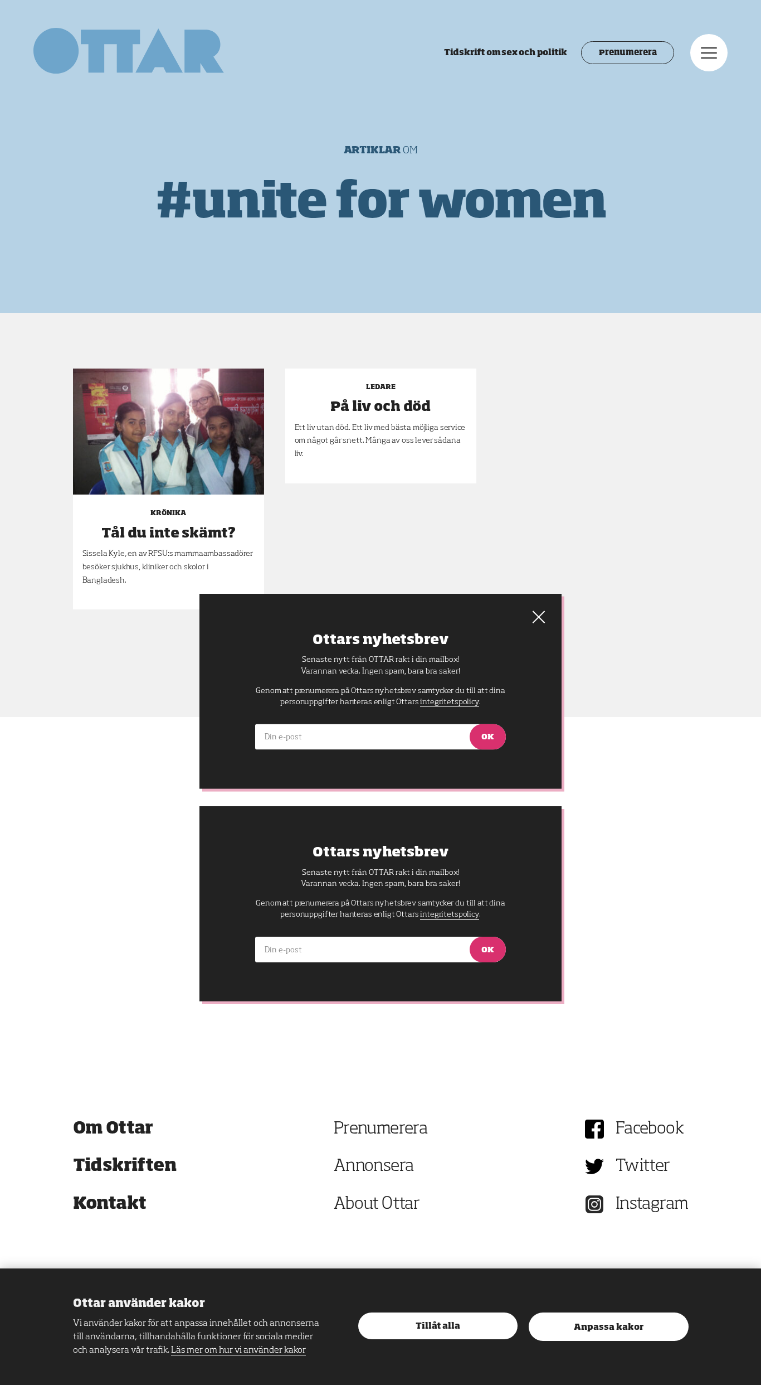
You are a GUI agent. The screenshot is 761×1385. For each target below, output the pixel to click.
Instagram (652, 1204)
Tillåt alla (438, 1326)
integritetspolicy (449, 914)
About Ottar (376, 1204)
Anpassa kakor (608, 1327)
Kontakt (110, 1204)
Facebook (650, 1129)
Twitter (643, 1166)
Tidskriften (125, 1166)
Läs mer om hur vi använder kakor (238, 1350)
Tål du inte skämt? (168, 533)
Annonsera (374, 1166)
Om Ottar (113, 1129)
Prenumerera (627, 53)
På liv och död (380, 407)
